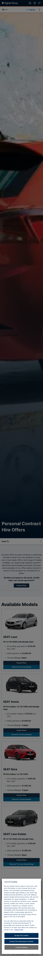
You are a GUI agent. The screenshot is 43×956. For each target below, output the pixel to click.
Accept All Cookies (21, 935)
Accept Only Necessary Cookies (21, 941)
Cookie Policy (18, 929)
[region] (21, 916)
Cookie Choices (21, 947)
